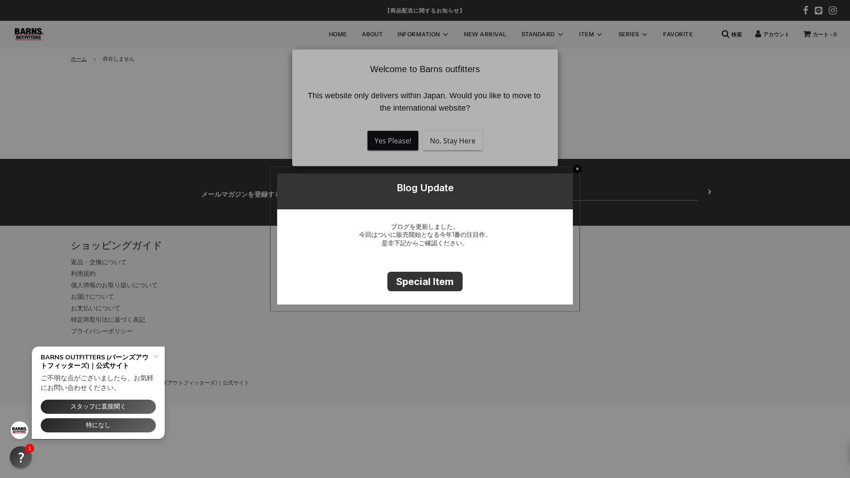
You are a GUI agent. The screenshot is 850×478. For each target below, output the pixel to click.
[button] (21, 457)
